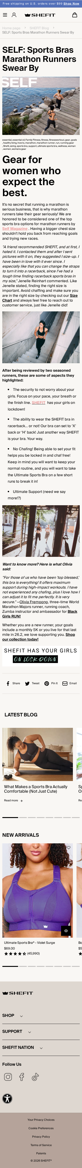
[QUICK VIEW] (66, 931)
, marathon (30, 143)
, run (57, 143)
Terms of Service (41, 1146)
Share (16, 683)
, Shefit (5, 146)
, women (6, 149)
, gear (67, 140)
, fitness (44, 140)
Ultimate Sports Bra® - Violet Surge (29, 943)
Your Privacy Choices (41, 1120)
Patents (41, 1154)
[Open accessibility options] (7, 1099)
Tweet (35, 683)
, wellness (62, 146)
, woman (71, 146)
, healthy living (9, 143)
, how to (20, 143)
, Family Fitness (32, 140)
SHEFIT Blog (39, 28)
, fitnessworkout (56, 140)
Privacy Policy (41, 1137)
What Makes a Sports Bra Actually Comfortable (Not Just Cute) (35, 789)
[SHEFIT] (40, 15)
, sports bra (22, 146)
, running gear (66, 143)
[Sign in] (14, 15)
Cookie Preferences (41, 1129)
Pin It (54, 683)
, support (32, 146)
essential (7, 140)
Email (73, 683)
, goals (73, 140)
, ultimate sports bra (47, 146)
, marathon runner (45, 143)
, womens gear (18, 149)
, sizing (12, 146)
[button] (5, 15)
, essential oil (18, 140)
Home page (11, 28)
